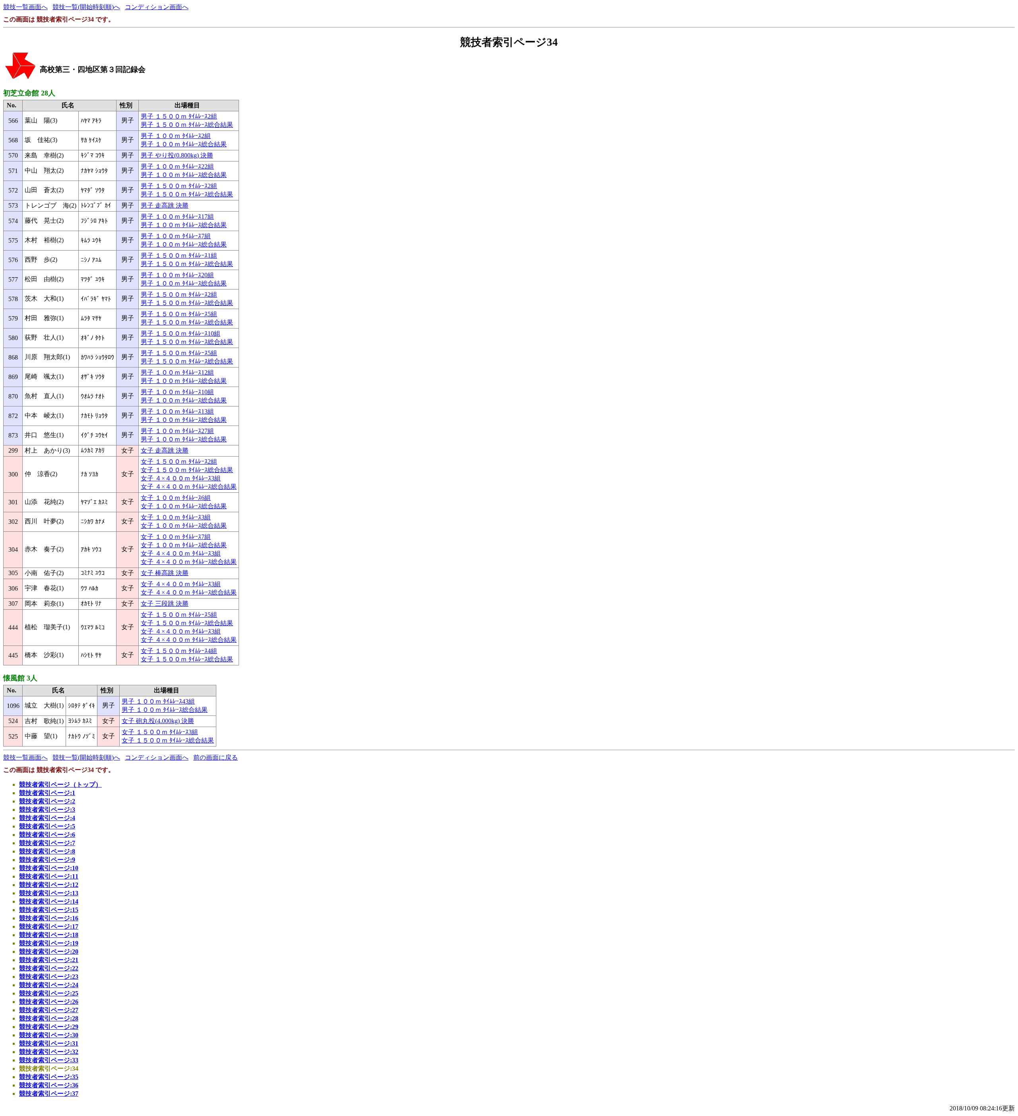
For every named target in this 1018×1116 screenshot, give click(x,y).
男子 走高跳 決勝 (164, 205)
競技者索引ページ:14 (48, 901)
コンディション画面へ (156, 7)
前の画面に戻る (215, 757)
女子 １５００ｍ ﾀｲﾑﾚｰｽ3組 (160, 732)
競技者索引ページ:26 (48, 1001)
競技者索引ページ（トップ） (60, 784)
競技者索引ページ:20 (48, 951)
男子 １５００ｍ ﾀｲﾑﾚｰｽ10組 (180, 333)
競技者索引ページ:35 (48, 1076)
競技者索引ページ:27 (48, 1010)
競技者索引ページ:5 (47, 826)
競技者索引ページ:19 (48, 943)
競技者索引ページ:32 (48, 1051)
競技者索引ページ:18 (48, 934)
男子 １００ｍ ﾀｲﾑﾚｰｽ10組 (177, 392)
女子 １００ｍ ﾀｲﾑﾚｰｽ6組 (176, 497)
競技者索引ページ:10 (48, 868)
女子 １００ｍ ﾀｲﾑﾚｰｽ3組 (176, 517)
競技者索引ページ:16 (48, 918)
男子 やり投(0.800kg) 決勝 (177, 155)
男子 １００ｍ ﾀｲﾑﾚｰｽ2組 (176, 135)
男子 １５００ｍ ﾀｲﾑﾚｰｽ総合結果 (187, 124)
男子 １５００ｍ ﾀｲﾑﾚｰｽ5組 (179, 314)
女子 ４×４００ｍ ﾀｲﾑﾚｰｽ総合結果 (189, 486)
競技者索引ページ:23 (48, 976)
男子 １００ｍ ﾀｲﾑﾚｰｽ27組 (177, 431)
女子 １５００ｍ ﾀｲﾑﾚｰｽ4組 (179, 650)
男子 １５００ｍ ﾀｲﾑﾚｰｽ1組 (179, 255)
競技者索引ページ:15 (48, 909)
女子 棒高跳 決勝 (164, 573)
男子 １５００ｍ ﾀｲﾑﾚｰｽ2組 (179, 116)
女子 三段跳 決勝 (164, 603)
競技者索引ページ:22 (48, 968)
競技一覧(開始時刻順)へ (86, 7)
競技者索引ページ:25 (48, 993)
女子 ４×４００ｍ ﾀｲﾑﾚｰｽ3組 (181, 478)
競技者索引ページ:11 (48, 876)
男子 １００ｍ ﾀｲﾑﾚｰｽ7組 (176, 236)
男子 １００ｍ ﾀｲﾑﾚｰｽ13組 (177, 411)
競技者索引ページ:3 (47, 809)
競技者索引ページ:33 (48, 1060)
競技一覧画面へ (25, 7)
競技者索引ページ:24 (48, 985)
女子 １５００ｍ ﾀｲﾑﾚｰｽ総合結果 (187, 470)
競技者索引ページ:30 (48, 1035)
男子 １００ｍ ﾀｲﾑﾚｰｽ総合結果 (184, 144)
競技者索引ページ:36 (48, 1085)
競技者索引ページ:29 (48, 1026)
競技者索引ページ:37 (48, 1093)
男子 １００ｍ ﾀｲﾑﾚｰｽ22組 (177, 166)
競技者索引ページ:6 (47, 834)
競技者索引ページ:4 (47, 818)
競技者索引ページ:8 (47, 851)
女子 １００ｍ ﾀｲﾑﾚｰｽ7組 (176, 536)
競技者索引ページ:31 (48, 1043)
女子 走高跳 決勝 (164, 450)
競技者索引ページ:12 (48, 884)
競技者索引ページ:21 (48, 960)
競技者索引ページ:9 (47, 859)
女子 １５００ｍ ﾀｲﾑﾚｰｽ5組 (179, 614)
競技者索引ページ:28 (48, 1018)
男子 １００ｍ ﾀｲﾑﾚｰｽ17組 (177, 216)
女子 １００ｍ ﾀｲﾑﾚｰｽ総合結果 (184, 506)
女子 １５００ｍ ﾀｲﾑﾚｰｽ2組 (179, 461)
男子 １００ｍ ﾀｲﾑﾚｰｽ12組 (177, 372)
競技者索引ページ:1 (47, 792)
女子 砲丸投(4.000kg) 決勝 (158, 720)
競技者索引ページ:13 (48, 893)
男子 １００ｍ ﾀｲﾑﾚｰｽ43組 (158, 701)
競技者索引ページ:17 (48, 926)
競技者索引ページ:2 (47, 801)
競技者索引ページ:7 (47, 843)
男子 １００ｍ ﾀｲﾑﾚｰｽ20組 (177, 275)
